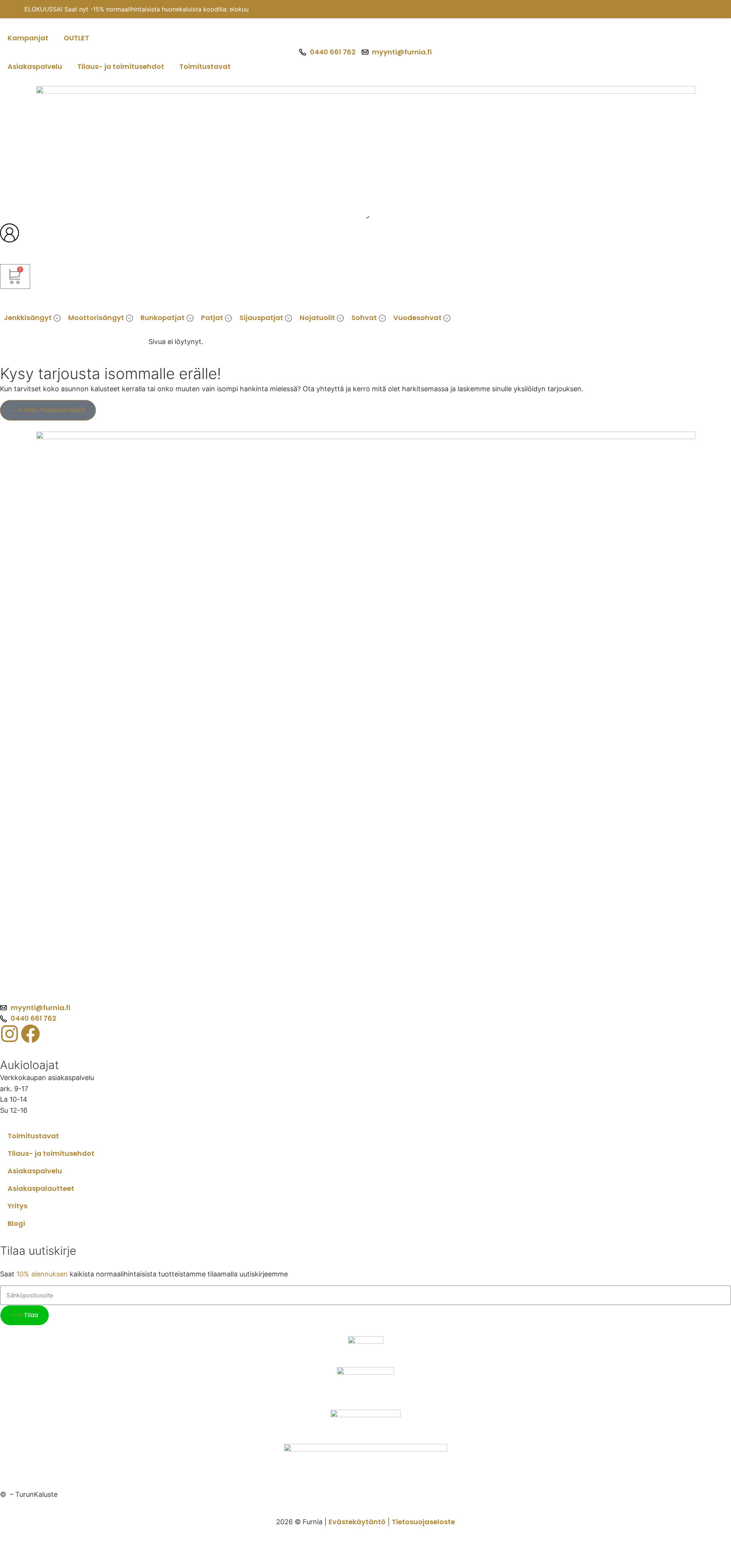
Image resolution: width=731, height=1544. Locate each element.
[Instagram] (9, 1033)
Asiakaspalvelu (35, 66)
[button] (32, 318)
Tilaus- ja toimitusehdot (120, 66)
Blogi (16, 1223)
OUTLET (76, 38)
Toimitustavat (205, 66)
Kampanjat (28, 38)
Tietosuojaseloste (423, 1521)
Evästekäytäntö (357, 1521)
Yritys (17, 1206)
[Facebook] (30, 1033)
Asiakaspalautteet (41, 1188)
